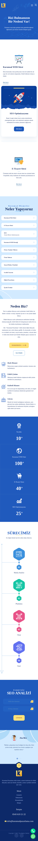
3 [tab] (20, 758)
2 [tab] (19, 758)
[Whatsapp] (33, 836)
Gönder (19, 718)
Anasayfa (19, 795)
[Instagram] (16, 835)
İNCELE (6, 82)
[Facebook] (22, 835)
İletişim (19, 353)
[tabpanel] (19, 745)
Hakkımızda (16, 345)
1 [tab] (17, 758)
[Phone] (33, 831)
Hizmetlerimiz (19, 800)
